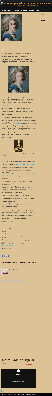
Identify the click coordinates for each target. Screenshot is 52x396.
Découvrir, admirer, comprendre (8, 8)
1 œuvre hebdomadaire (5, 43)
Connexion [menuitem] (4, 0)
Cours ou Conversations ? (7, 10)
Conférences (39, 8)
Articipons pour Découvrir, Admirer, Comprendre (27, 3)
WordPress (31, 394)
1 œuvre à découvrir (31, 8)
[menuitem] (1, 1)
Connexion (34, 378)
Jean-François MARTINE (8, 50)
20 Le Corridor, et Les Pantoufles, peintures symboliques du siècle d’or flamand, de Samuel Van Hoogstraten (30, 360)
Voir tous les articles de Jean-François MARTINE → (17, 271)
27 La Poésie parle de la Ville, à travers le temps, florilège (18, 359)
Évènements (31, 10)
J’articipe (17, 10)
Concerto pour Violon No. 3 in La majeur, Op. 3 (25, 186)
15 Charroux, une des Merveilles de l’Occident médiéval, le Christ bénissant (6, 359)
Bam (35, 394)
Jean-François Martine (20, 8)
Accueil (37, 10)
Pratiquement (24, 10)
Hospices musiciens (16, 123)
